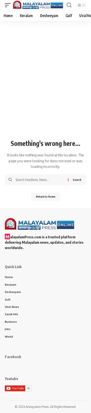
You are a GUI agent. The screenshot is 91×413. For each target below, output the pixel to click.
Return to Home (45, 196)
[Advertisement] (45, 90)
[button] (9, 5)
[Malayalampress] (39, 5)
